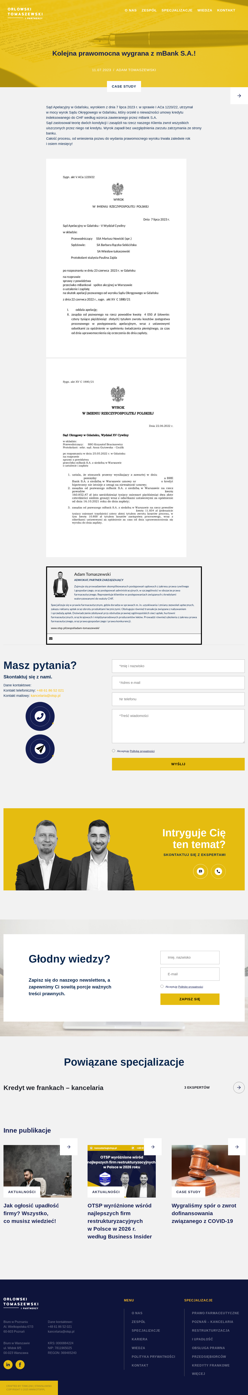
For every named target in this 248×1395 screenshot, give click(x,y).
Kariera (140, 1339)
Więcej (198, 1373)
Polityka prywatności (153, 1356)
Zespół (149, 10)
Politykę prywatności (142, 751)
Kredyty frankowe (211, 1365)
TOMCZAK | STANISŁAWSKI (37, 1386)
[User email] (51, 639)
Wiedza (204, 10)
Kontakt (226, 10)
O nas (131, 10)
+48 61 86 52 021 (50, 690)
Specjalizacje (177, 10)
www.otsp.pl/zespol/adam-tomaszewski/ (75, 628)
